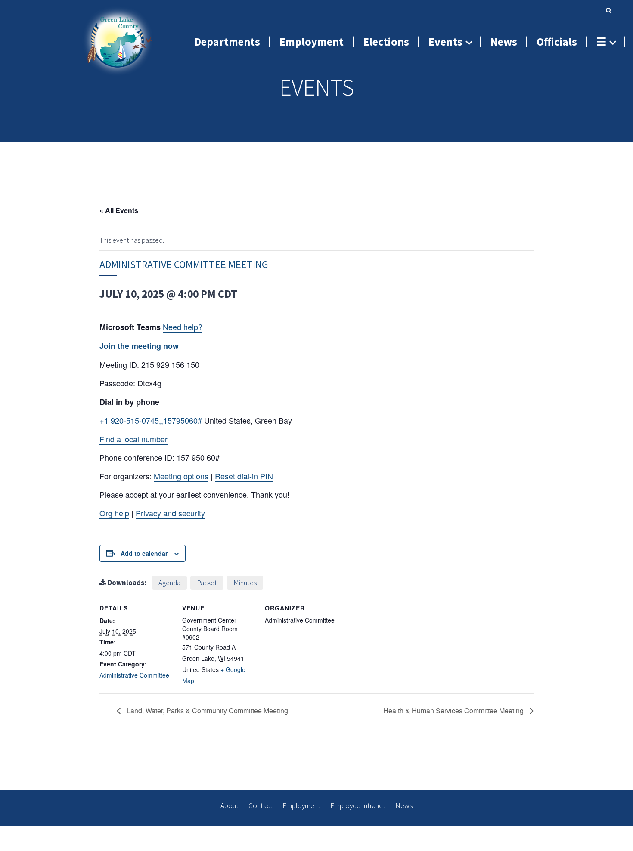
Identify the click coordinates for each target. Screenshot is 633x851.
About (229, 805)
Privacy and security (170, 512)
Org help (114, 512)
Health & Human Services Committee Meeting (454, 710)
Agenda (169, 582)
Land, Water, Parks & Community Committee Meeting (206, 710)
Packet (207, 582)
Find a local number (133, 438)
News (404, 805)
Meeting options (181, 475)
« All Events (118, 210)
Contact (260, 805)
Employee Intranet (357, 805)
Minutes (245, 582)
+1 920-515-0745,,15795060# (150, 420)
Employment (301, 805)
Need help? (182, 326)
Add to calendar (144, 553)
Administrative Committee (134, 675)
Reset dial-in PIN (244, 475)
